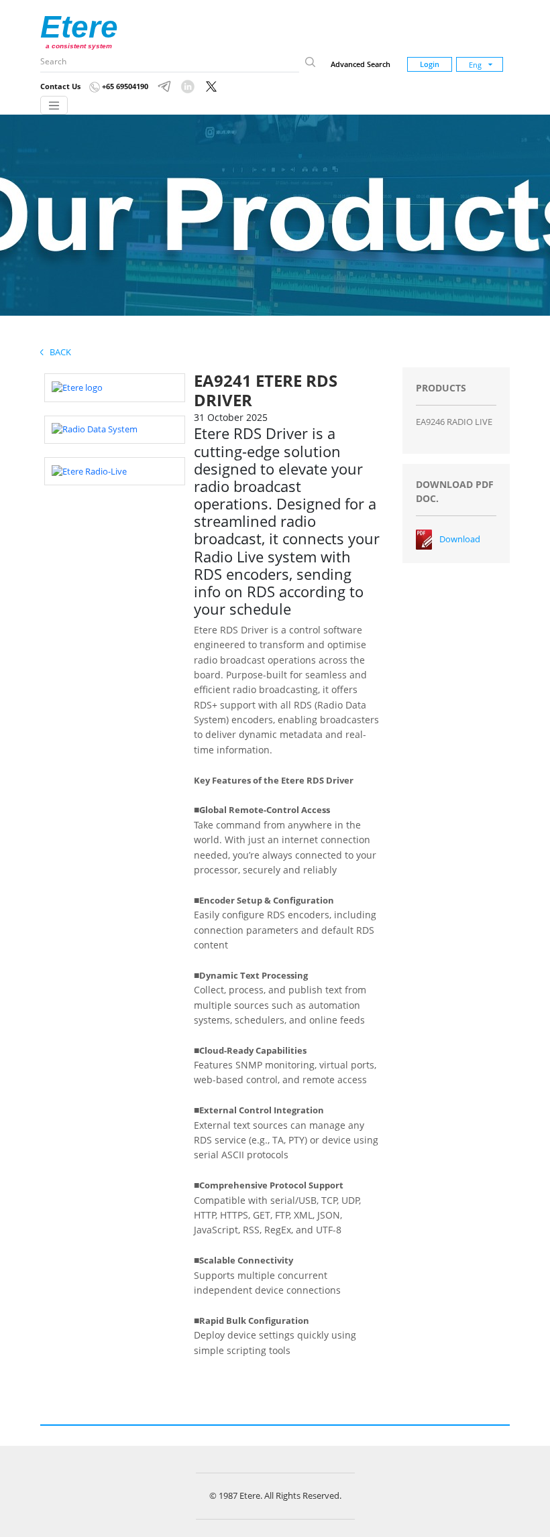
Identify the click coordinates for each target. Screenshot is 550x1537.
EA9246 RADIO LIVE (454, 422)
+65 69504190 (124, 86)
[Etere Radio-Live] (89, 471)
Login (429, 64)
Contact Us (60, 86)
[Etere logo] (77, 387)
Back (57, 352)
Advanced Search (360, 64)
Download (459, 539)
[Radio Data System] (95, 429)
